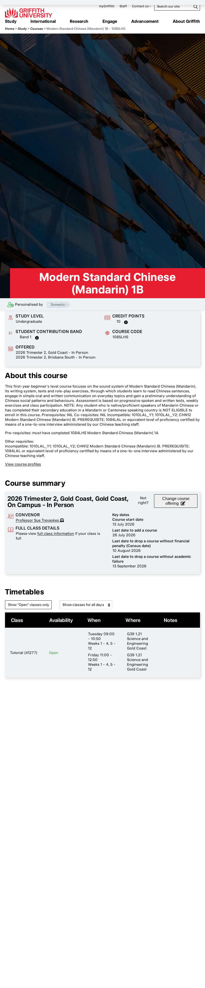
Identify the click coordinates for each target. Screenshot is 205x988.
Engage (109, 21)
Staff (123, 6)
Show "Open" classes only (28, 605)
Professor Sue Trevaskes (38, 520)
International (43, 21)
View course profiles (23, 464)
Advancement (145, 21)
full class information (55, 533)
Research (79, 21)
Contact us (140, 6)
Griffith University (28, 13)
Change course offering (176, 501)
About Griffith (186, 21)
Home (9, 29)
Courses (36, 29)
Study (10, 21)
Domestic (58, 304)
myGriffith (106, 6)
